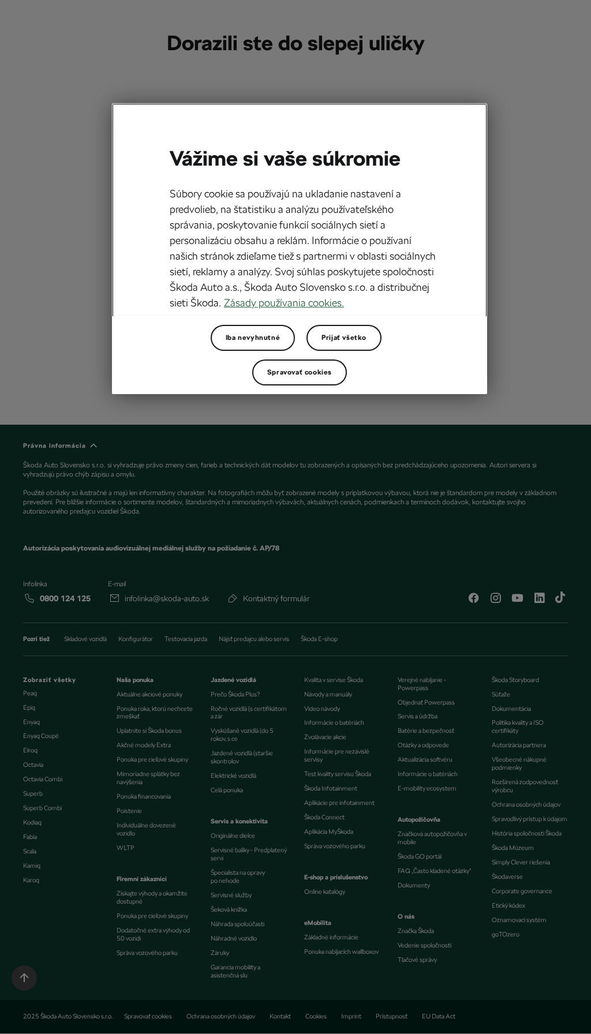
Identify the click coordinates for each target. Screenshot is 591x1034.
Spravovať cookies (299, 372)
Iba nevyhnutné (253, 338)
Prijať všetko (343, 338)
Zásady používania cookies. (284, 303)
